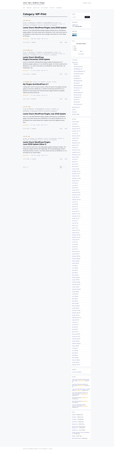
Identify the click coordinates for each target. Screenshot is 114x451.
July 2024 (74, 124)
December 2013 (75, 171)
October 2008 (75, 286)
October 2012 (75, 197)
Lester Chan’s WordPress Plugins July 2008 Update (44, 114)
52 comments (33, 159)
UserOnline (59, 7)
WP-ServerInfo (33, 25)
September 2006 (75, 343)
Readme (73, 436)
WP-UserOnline (53, 25)
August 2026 (74, 121)
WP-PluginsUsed (32, 53)
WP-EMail (56, 22)
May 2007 (74, 326)
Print (66, 42)
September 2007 (75, 317)
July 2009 (74, 265)
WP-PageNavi (54, 108)
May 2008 (74, 298)
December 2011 (75, 213)
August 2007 (74, 319)
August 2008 (74, 291)
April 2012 (74, 209)
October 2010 (75, 239)
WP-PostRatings (46, 53)
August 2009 (74, 263)
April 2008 (74, 301)
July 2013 (74, 183)
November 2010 (75, 237)
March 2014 (74, 166)
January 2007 (75, 336)
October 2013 (75, 175)
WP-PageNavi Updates (76, 397)
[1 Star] (23, 38)
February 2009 (75, 277)
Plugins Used (36, 7)
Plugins (35, 81)
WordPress (43, 81)
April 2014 (74, 164)
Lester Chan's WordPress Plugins (34, 3)
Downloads (29, 7)
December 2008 (75, 282)
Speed (75, 48)
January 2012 (75, 211)
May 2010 (74, 246)
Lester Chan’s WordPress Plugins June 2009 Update (44, 28)
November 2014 (75, 152)
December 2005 (75, 364)
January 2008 (75, 308)
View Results (81, 54)
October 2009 (75, 260)
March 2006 (74, 357)
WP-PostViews (54, 53)
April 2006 (74, 355)
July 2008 (74, 293)
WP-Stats (40, 25)
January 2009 (75, 279)
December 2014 (75, 150)
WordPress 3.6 (75, 430)
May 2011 (74, 225)
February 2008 (75, 305)
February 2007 (75, 334)
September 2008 (75, 289)
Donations (74, 417)
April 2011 (74, 227)
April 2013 (74, 187)
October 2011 (75, 218)
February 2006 (75, 360)
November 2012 (75, 194)
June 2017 (74, 133)
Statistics (52, 7)
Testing (73, 111)
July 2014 (74, 159)
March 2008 (74, 303)
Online (75, 24)
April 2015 (74, 147)
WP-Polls (39, 53)
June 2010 (74, 244)
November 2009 (75, 258)
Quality (75, 49)
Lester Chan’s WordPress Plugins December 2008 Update (36, 58)
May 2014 (74, 161)
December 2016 (75, 135)
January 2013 (75, 190)
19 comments (33, 74)
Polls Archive (44, 7)
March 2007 (74, 331)
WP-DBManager (39, 22)
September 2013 (75, 178)
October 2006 (75, 341)
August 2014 (74, 157)
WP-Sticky (46, 25)
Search (87, 17)
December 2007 (75, 310)
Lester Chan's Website (76, 372)
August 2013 (74, 180)
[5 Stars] (28, 38)
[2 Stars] (24, 38)
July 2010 (74, 242)
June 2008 (74, 296)
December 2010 (75, 234)
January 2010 (75, 253)
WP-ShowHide (77, 97)
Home (24, 7)
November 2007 (75, 312)
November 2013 (75, 173)
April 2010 (74, 249)
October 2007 (75, 315)
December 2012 (75, 192)
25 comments (33, 128)
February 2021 (75, 126)
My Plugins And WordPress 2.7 (35, 84)
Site (39, 81)
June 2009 (74, 267)
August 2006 (74, 345)
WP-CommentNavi (31, 22)
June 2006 (74, 350)
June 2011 (74, 223)
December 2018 (75, 128)
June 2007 (74, 324)
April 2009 (74, 272)
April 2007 (74, 329)
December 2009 (75, 256)
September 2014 (75, 154)
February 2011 (75, 230)
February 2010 (75, 251)
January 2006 (75, 362)
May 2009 (74, 270)
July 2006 (74, 348)
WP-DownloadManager (48, 22)
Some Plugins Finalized (77, 401)
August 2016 (74, 138)
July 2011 (74, 220)
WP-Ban (24, 22)
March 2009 (74, 275)
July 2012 (74, 201)
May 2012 (74, 206)
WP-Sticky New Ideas (76, 438)
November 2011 (75, 216)
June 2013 (74, 185)
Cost (75, 46)
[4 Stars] (27, 38)
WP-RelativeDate (77, 92)
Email (61, 42)
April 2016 (74, 140)
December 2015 (75, 142)
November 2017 (75, 131)
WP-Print (60, 53)
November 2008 (75, 284)
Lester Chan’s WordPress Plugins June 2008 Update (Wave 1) (36, 143)
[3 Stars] (26, 38)
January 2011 (75, 232)
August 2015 (74, 145)
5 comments (33, 42)
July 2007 (74, 322)
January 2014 (75, 168)
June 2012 (74, 204)
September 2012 (75, 199)
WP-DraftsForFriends (78, 73)
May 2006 (74, 352)
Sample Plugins (75, 107)
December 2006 (75, 338)
